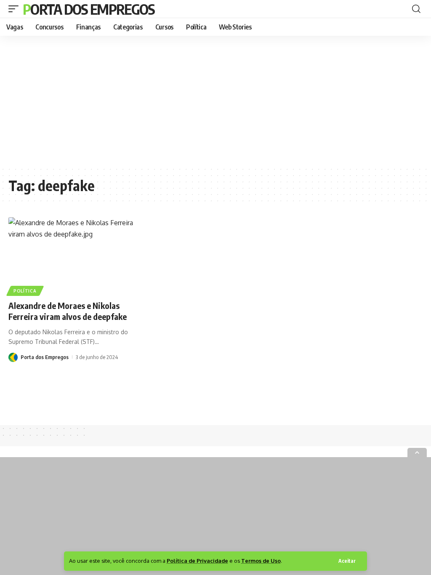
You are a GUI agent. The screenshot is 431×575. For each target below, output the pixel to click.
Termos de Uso (261, 560)
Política (25, 290)
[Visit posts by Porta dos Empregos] (13, 357)
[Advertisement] (215, 101)
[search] (416, 9)
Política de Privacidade (197, 560)
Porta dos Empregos (88, 9)
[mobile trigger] (15, 9)
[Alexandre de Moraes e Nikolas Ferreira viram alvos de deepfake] (71, 255)
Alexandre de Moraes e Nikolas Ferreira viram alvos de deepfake (67, 311)
